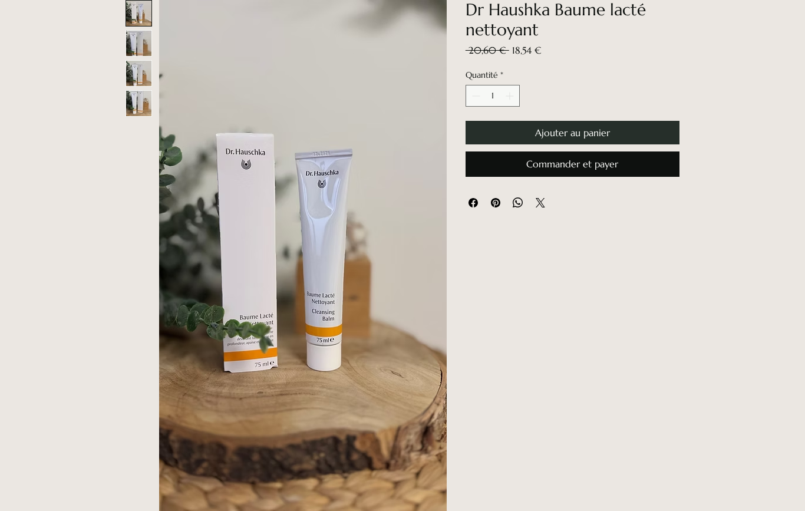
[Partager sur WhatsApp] (518, 203)
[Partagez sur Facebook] (473, 203)
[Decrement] (474, 95)
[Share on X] (540, 203)
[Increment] (510, 95)
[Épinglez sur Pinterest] (496, 203)
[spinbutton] (492, 95)
